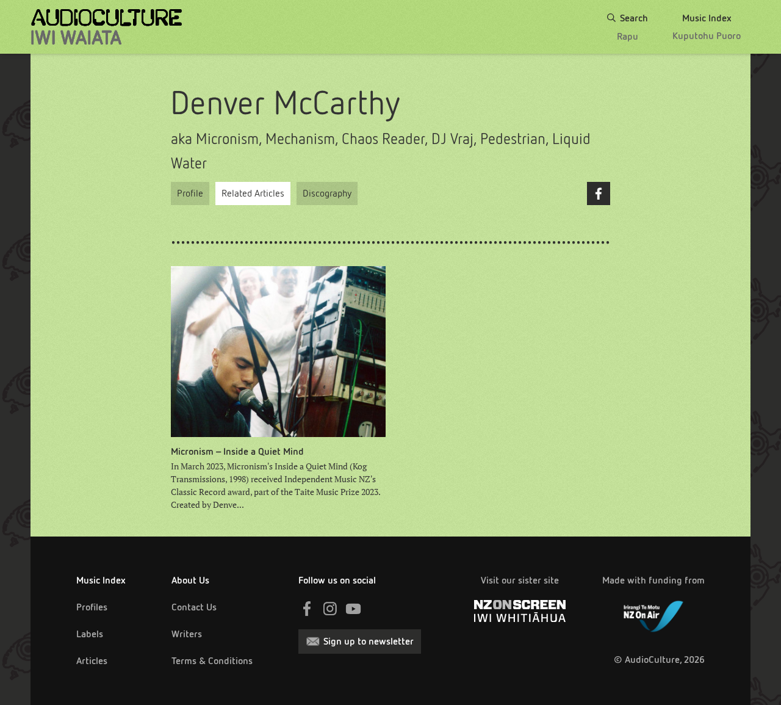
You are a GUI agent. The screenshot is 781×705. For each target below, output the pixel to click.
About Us (190, 580)
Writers (186, 634)
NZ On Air (653, 614)
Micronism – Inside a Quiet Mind (237, 451)
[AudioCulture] (106, 27)
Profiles (91, 607)
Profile (190, 193)
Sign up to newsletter (368, 641)
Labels (89, 634)
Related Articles (252, 193)
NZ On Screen (520, 611)
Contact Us (194, 607)
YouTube (353, 608)
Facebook (598, 193)
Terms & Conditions (212, 661)
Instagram (330, 608)
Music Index (101, 580)
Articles (91, 661)
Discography (327, 193)
